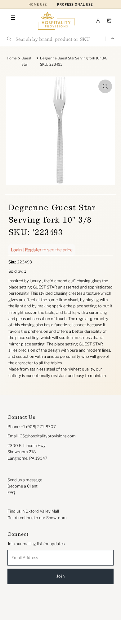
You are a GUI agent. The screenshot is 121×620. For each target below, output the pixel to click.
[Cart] (109, 20)
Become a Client (22, 486)
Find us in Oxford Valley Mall (33, 511)
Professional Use (75, 4)
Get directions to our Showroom (37, 517)
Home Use (38, 4)
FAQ (11, 492)
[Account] (98, 20)
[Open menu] (13, 17)
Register (33, 249)
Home (12, 58)
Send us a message (24, 480)
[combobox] (58, 39)
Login (16, 249)
